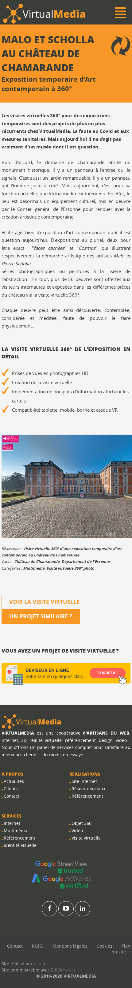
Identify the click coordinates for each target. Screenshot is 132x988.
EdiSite (58, 970)
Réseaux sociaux (88, 789)
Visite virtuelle (86, 838)
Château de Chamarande (37, 561)
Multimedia (34, 568)
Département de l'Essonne (85, 561)
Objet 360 (81, 823)
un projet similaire (40, 616)
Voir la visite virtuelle (44, 602)
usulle (40, 964)
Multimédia (15, 830)
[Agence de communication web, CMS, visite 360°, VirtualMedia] (32, 721)
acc (72, 970)
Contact (11, 796)
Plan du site (121, 949)
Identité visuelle (20, 845)
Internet (12, 823)
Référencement (19, 838)
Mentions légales (69, 946)
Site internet (84, 781)
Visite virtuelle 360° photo (70, 568)
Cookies (104, 946)
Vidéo (77, 830)
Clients (11, 789)
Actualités (14, 781)
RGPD (37, 946)
